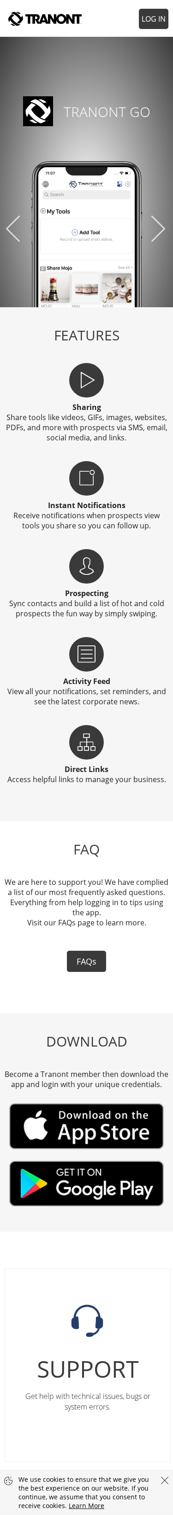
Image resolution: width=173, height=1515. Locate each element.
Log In (154, 19)
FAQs (86, 961)
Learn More (86, 1505)
